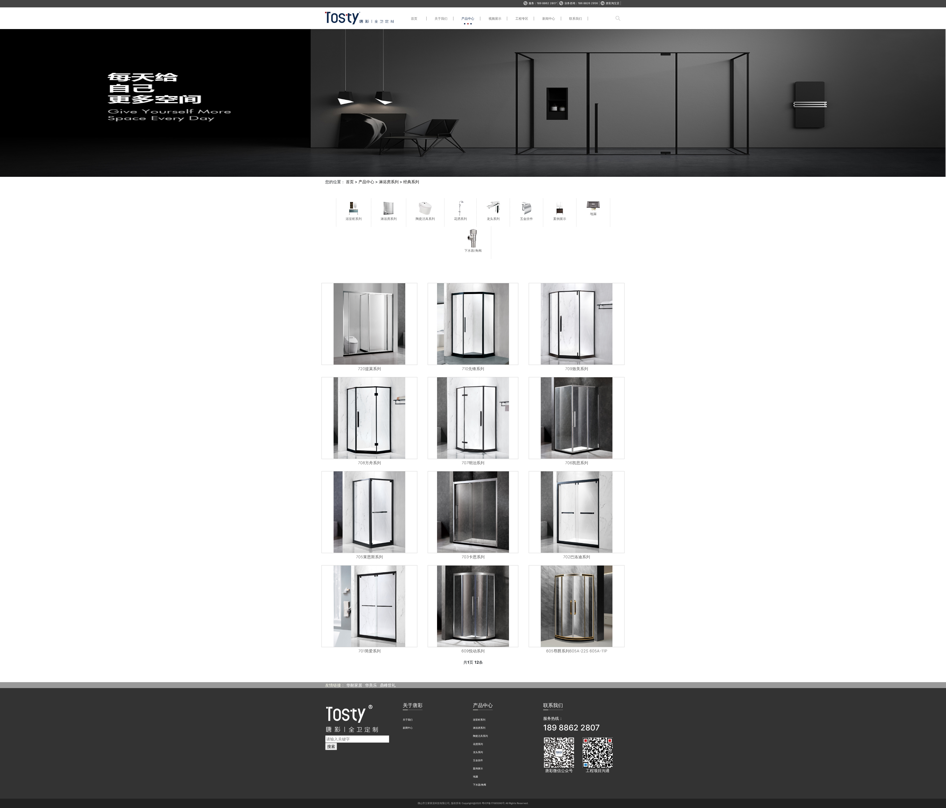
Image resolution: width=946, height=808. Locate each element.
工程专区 (521, 18)
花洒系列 (478, 744)
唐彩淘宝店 (612, 3)
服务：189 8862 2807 (543, 3)
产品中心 (467, 18)
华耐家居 (354, 685)
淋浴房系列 (389, 181)
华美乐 (371, 685)
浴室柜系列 (479, 719)
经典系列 (411, 181)
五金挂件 (478, 760)
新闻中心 (548, 18)
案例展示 (478, 768)
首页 (414, 18)
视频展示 (495, 18)
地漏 (475, 776)
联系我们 (575, 18)
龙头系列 (478, 752)
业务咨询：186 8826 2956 (581, 3)
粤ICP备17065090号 (493, 803)
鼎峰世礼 (388, 685)
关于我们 (441, 18)
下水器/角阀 (479, 784)
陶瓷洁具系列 (480, 736)
